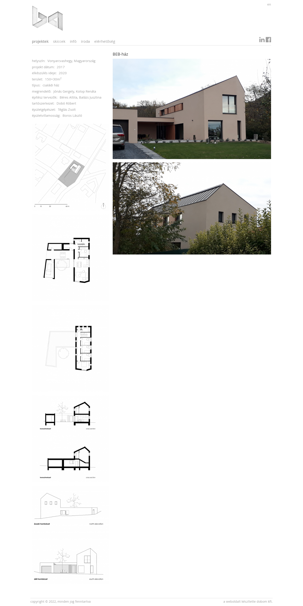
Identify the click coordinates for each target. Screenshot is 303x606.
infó (73, 41)
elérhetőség (104, 41)
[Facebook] (268, 41)
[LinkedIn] (262, 41)
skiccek (59, 41)
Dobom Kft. (265, 601)
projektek (40, 41)
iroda (85, 41)
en (269, 4)
